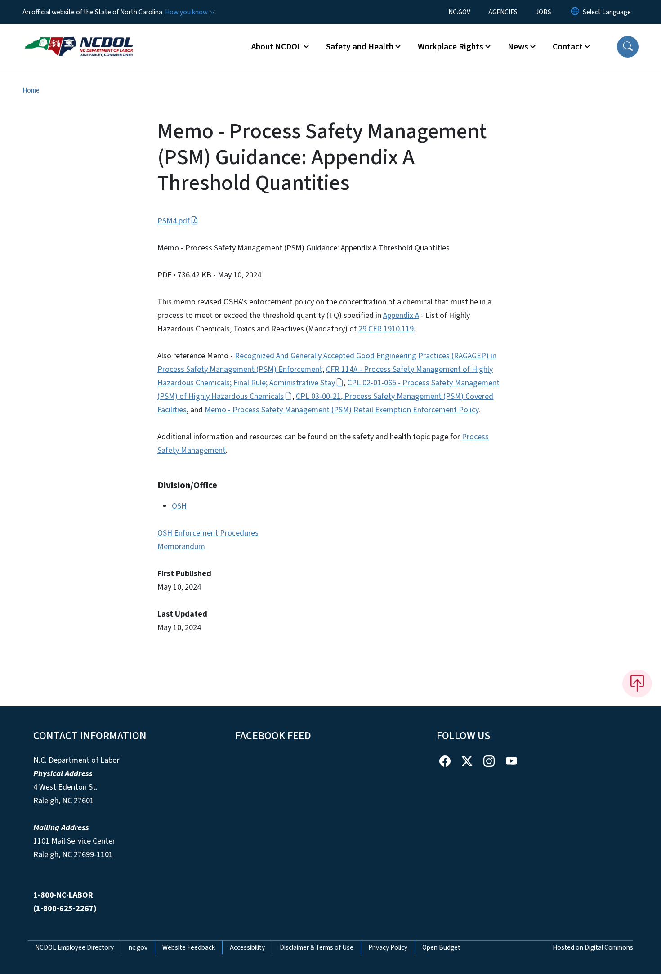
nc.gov (138, 947)
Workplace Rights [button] (450, 46)
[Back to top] (637, 683)
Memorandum (181, 546)
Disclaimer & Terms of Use (316, 947)
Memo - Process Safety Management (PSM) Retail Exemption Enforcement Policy (341, 410)
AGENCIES (503, 12)
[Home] (78, 36)
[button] (628, 47)
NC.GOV (459, 12)
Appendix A (401, 315)
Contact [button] (568, 46)
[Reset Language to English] (575, 12)
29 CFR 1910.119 (386, 329)
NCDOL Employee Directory (74, 947)
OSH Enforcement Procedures (208, 533)
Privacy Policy (387, 947)
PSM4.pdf (173, 221)
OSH (179, 506)
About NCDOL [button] (276, 46)
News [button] (518, 46)
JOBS (543, 12)
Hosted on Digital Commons (593, 947)
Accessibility (247, 947)
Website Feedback (188, 947)
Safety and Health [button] (359, 46)
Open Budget (441, 947)
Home (31, 90)
